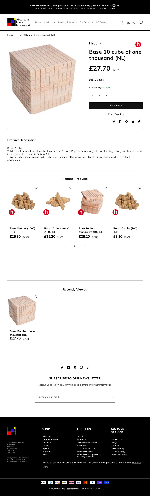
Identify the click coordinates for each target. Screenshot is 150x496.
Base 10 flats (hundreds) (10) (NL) (91, 230)
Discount (47, 442)
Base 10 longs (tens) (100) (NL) (56, 230)
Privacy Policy (118, 448)
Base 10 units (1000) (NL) (22, 230)
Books (45, 454)
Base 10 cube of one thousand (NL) (36, 34)
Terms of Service (119, 454)
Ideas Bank (82, 445)
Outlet (45, 445)
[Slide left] (64, 246)
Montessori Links (85, 451)
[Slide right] (86, 246)
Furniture (47, 451)
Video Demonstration (87, 442)
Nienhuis (47, 436)
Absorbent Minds (50, 439)
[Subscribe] (112, 397)
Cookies (115, 445)
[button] (49, 22)
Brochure (81, 439)
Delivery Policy (118, 451)
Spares (46, 448)
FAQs (114, 442)
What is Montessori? (86, 448)
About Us (81, 436)
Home (10, 34)
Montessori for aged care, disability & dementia (89, 455)
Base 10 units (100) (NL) (125, 230)
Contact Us (117, 440)
